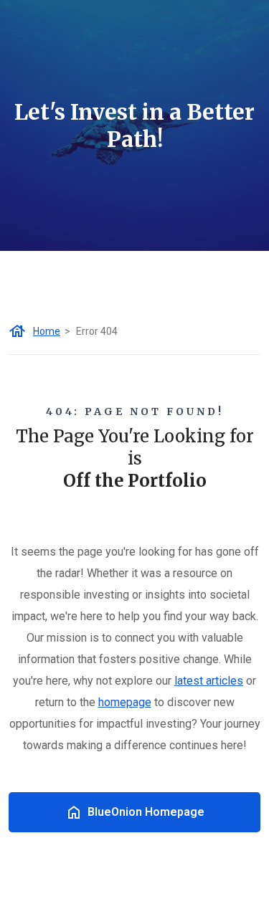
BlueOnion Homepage (146, 812)
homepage (124, 702)
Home (46, 331)
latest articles (208, 680)
